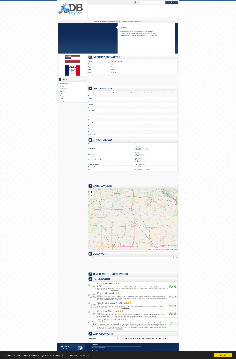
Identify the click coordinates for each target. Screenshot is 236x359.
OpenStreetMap (164, 249)
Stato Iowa (150, 31)
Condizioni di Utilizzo (99, 347)
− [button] (91, 195)
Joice (148, 33)
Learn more (84, 355)
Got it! (223, 355)
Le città (62, 86)
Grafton (140, 33)
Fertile (136, 33)
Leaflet (150, 249)
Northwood (128, 33)
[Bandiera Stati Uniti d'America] (72, 62)
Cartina (62, 91)
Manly (133, 33)
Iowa (112, 64)
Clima (152, 35)
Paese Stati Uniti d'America (140, 31)
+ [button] (91, 191)
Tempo (148, 35)
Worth (123, 27)
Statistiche (63, 88)
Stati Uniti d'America (116, 61)
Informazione (64, 83)
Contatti (95, 350)
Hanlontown (153, 33)
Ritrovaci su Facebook (65, 347)
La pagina (63, 101)
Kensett (144, 33)
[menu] (135, 2)
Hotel (156, 35)
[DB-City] (70, 15)
